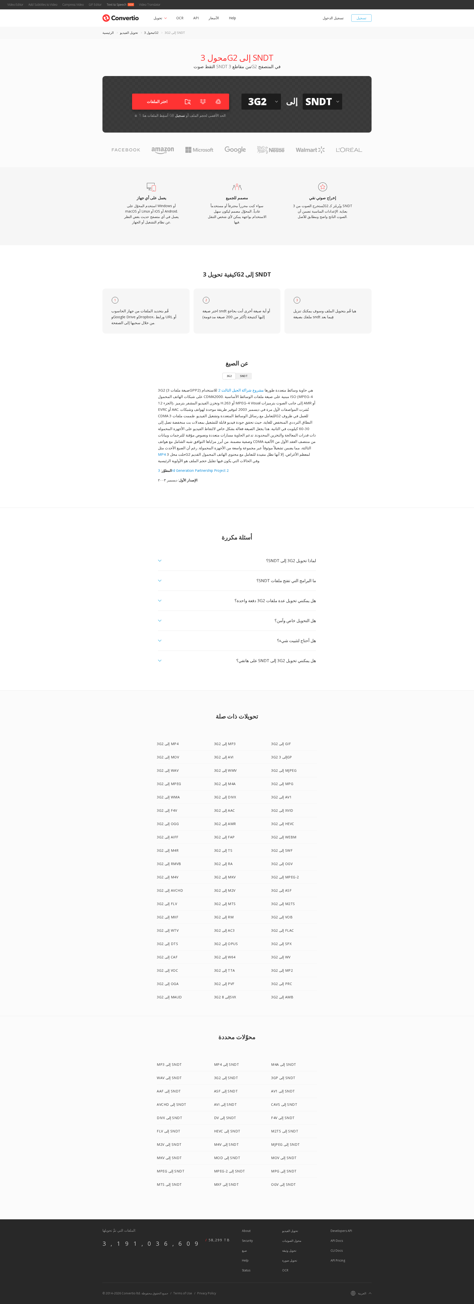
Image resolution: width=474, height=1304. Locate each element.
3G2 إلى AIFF (167, 837)
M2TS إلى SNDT (284, 1131)
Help (232, 18)
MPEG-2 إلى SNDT (229, 1171)
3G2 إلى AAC (224, 810)
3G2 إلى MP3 (225, 743)
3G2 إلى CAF (167, 957)
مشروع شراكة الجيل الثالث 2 (241, 390)
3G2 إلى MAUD (169, 997)
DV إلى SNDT (225, 1117)
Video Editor (15, 4)
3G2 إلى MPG (282, 783)
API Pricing (338, 1260)
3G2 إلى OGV (282, 863)
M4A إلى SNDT (283, 1064)
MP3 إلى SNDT (169, 1064)
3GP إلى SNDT (283, 1077)
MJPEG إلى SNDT (285, 1144)
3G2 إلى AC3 (224, 930)
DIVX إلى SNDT (169, 1117)
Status (246, 1270)
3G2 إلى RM (224, 917)
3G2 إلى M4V (167, 877)
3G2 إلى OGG (168, 823)
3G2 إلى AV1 (281, 797)
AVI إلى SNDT (225, 1104)
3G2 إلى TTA (224, 970)
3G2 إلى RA (223, 863)
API (196, 18)
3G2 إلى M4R (167, 850)
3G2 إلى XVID (282, 810)
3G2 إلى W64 (225, 957)
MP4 (162, 454)
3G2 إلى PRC (281, 983)
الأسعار (214, 18)
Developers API (341, 1231)
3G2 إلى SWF (282, 850)
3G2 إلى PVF (224, 983)
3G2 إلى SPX (281, 943)
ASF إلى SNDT (226, 1091)
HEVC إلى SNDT (227, 1131)
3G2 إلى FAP (224, 837)
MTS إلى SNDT (169, 1184)
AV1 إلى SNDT (283, 1091)
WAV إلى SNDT (169, 1077)
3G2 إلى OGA (167, 983)
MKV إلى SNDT (169, 1157)
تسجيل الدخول (333, 18)
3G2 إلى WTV (167, 930)
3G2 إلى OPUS (226, 943)
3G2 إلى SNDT (226, 1077)
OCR (179, 18)
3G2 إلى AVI (224, 757)
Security (247, 1241)
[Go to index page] (120, 17)
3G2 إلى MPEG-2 (285, 877)
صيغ (244, 1250)
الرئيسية (108, 32)
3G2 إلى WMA (168, 797)
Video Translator (149, 4)
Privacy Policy (206, 1293)
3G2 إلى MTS (225, 903)
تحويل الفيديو (129, 32)
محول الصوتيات (291, 1241)
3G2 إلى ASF (281, 890)
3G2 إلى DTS (167, 943)
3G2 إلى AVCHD (170, 890)
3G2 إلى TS (223, 850)
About (246, 1231)
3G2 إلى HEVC (282, 823)
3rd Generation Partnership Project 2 (193, 470)
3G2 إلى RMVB (169, 863)
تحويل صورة (289, 1260)
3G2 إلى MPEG (169, 783)
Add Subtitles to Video (42, 4)
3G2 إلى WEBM (283, 837)
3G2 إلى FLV (167, 903)
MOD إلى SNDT (227, 1157)
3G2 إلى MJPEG (283, 770)
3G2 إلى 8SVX (225, 997)
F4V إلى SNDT (283, 1117)
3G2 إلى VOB (282, 917)
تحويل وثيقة (289, 1250)
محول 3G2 (151, 32)
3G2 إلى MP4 (167, 743)
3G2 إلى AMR (225, 823)
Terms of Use (182, 1293)
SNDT (244, 376)
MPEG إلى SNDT (170, 1171)
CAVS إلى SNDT (284, 1104)
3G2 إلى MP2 (282, 970)
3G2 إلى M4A (225, 783)
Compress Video (73, 4)
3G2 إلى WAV (167, 770)
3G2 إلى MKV (225, 877)
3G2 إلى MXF (167, 917)
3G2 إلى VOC (167, 970)
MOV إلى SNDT (284, 1157)
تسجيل (361, 18)
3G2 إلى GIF (281, 743)
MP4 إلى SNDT (226, 1064)
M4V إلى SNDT (226, 1144)
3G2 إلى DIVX (225, 797)
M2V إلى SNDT (169, 1144)
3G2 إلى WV (281, 957)
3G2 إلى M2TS (283, 903)
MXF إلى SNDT (226, 1184)
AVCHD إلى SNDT (171, 1104)
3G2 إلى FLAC (282, 930)
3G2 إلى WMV (225, 770)
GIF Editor (95, 4)
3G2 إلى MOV (168, 757)
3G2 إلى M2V (225, 890)
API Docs (337, 1241)
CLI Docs (337, 1250)
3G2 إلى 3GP (281, 757)
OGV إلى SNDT (283, 1184)
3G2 (229, 376)
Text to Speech (116, 4)
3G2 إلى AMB (282, 997)
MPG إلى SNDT (284, 1171)
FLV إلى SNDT (168, 1131)
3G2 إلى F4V (167, 810)
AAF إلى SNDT (169, 1091)
